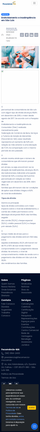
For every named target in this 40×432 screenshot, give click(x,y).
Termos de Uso (8, 377)
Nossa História (8, 286)
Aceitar (32, 407)
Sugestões (6, 309)
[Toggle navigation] (34, 3)
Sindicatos (26, 283)
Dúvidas (5, 306)
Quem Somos (8, 283)
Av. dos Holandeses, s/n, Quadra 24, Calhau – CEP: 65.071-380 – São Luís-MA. (18, 367)
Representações (29, 318)
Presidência (7, 292)
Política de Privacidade (12, 374)
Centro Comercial (30, 330)
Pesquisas (26, 315)
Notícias (25, 286)
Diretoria (5, 295)
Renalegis (26, 339)
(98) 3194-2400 (12, 353)
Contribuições (28, 327)
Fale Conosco (8, 304)
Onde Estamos (8, 289)
